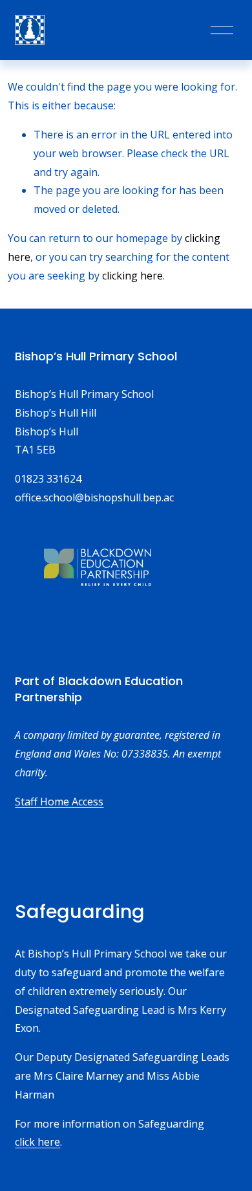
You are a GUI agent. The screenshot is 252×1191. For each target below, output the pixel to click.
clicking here (132, 275)
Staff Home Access (59, 801)
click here (37, 1142)
